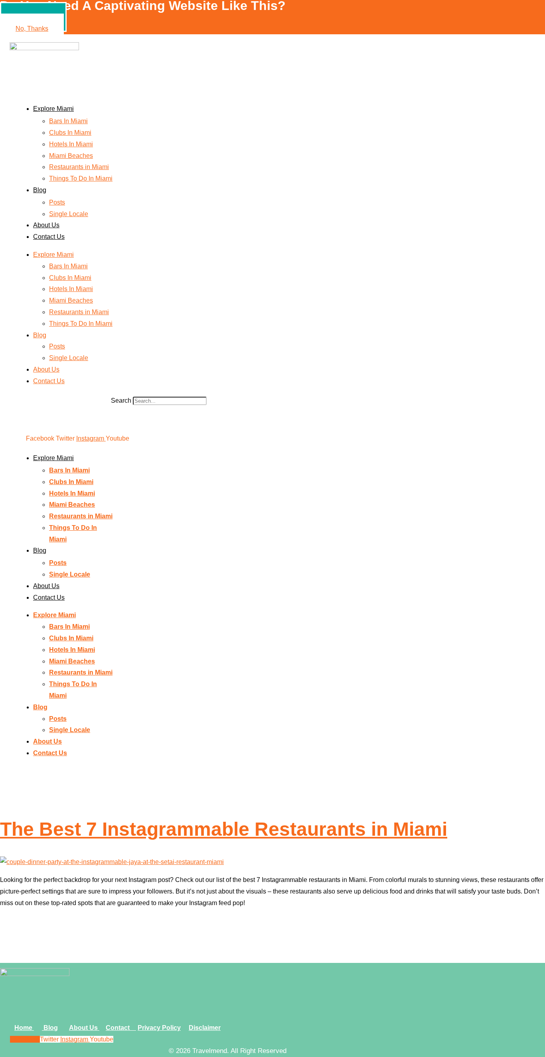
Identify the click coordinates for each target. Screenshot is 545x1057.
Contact (121, 1027)
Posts (57, 202)
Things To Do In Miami (81, 178)
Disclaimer (205, 1027)
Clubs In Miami (70, 132)
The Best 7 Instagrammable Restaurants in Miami (223, 829)
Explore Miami (53, 108)
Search (121, 400)
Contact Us (49, 236)
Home (24, 1027)
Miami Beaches (71, 155)
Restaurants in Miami (79, 166)
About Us (46, 225)
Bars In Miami (68, 121)
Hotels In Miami (71, 144)
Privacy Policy (159, 1027)
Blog (39, 190)
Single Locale (68, 214)
